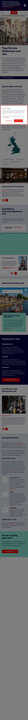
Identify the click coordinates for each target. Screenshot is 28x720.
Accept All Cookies (18, 120)
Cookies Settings (9, 120)
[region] (14, 115)
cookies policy (6, 117)
